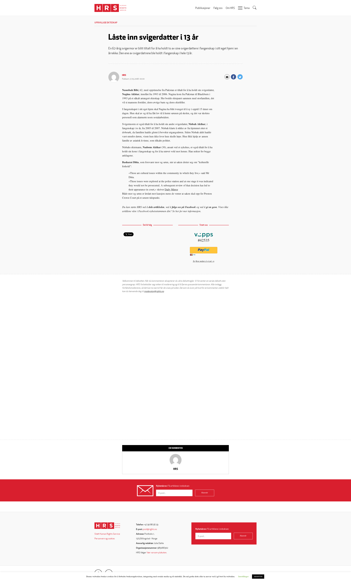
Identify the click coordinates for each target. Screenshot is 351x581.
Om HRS (230, 8)
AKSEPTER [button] (258, 576)
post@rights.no (150, 529)
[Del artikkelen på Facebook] (233, 76)
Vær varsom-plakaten (156, 553)
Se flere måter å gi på (202, 261)
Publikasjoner (202, 8)
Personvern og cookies (104, 539)
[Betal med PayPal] (203, 250)
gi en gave (211, 207)
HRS (124, 75)
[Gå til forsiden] (107, 525)
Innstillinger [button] (243, 576)
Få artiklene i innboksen (172, 486)
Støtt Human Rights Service (107, 534)
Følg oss (218, 8)
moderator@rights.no (154, 291)
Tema (247, 8)
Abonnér (204, 493)
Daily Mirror (171, 189)
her (177, 211)
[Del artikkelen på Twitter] (240, 76)
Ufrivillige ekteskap (105, 23)
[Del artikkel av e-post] (227, 76)
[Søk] (255, 8)
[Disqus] (175, 330)
